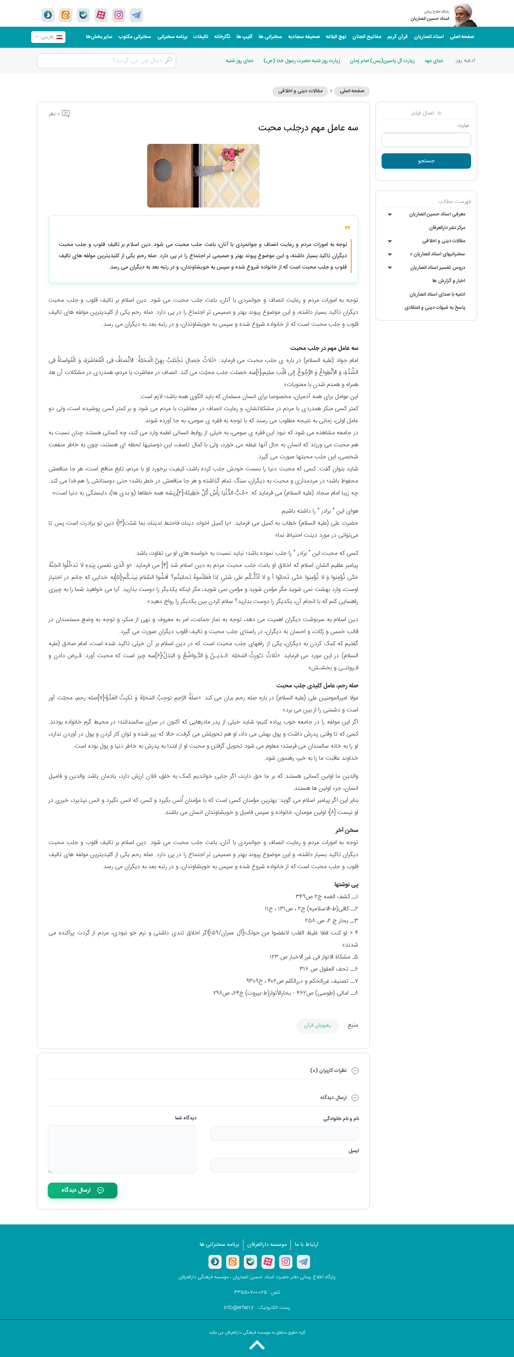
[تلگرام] (136, 15)
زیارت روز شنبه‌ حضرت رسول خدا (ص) (301, 61)
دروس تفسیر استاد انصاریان (437, 268)
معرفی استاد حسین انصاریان (437, 214)
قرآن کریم (397, 37)
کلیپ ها (244, 37)
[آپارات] (101, 15)
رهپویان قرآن (317, 1025)
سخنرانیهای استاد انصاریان (437, 254)
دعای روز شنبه (240, 61)
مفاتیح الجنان (366, 37)
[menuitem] (462, 37)
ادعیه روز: (465, 60)
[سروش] (48, 15)
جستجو (426, 161)
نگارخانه (222, 37)
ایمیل (353, 1151)
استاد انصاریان (429, 37)
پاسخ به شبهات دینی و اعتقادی (435, 308)
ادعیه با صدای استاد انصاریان (437, 294)
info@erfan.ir (239, 1308)
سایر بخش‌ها (99, 37)
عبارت (463, 125)
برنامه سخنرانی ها (219, 1244)
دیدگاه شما (185, 1118)
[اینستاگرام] (285, 1261)
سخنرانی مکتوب (135, 37)
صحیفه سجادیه (304, 37)
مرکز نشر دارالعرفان (447, 228)
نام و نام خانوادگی (341, 1119)
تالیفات (200, 37)
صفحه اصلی (462, 37)
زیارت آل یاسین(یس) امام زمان (382, 61)
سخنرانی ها (270, 37)
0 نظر (55, 114)
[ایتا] (65, 15)
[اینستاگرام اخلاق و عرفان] (118, 15)
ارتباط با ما (306, 1244)
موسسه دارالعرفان (267, 1244)
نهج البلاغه (336, 37)
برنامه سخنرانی (172, 37)
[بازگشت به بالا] (257, 1344)
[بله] (83, 15)
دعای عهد (433, 61)
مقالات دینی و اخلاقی (443, 241)
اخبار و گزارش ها (448, 281)
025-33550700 (250, 1292)
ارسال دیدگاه (75, 1190)
